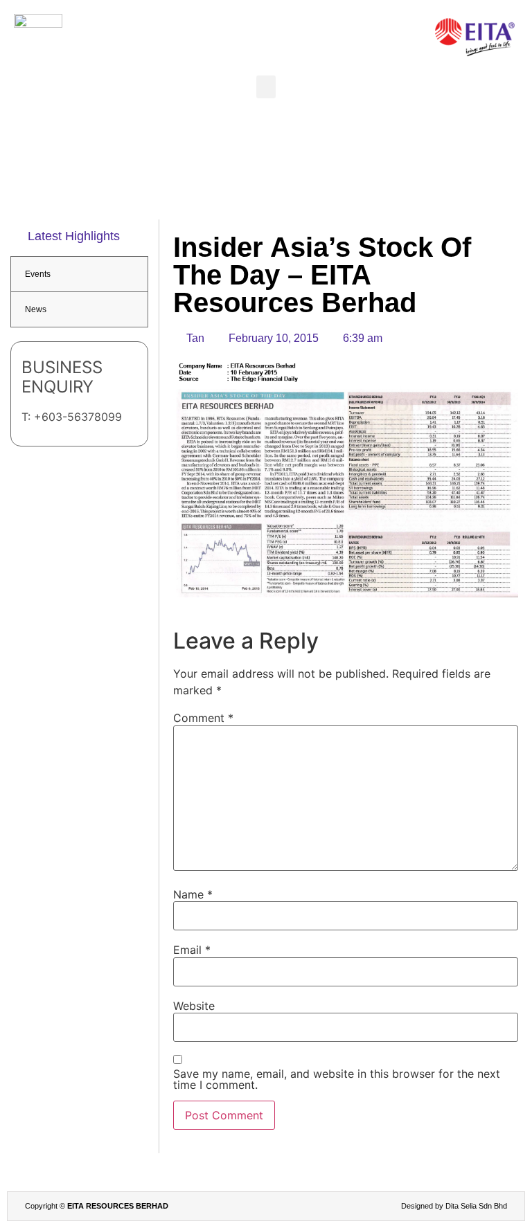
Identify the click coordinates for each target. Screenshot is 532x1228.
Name (193, 894)
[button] (266, 86)
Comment (203, 717)
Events (38, 274)
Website (194, 1005)
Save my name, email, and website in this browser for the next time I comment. (336, 1079)
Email (192, 949)
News (35, 309)
